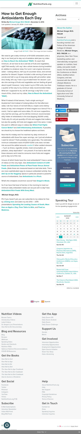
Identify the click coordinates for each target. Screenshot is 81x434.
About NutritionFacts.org (50, 385)
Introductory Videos (8, 320)
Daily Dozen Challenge (50, 324)
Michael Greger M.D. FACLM (19, 22)
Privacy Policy (46, 397)
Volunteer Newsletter (8, 409)
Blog (3, 335)
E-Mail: (67, 176)
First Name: (67, 168)
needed (30, 145)
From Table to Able (26, 207)
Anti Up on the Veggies (10, 173)
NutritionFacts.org (42, 4)
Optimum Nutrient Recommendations (14, 349)
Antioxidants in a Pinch (32, 176)
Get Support (46, 389)
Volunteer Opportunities (50, 342)
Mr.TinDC (25, 51)
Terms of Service (47, 399)
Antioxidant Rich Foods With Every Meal (17, 190)
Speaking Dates (6, 342)
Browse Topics (6, 317)
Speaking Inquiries (48, 411)
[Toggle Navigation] (76, 3)
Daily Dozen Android (49, 320)
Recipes (4, 337)
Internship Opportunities (50, 345)
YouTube (74, 110)
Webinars (4, 339)
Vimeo (3, 397)
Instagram (63, 115)
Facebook (63, 106)
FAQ (43, 392)
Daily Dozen (46, 322)
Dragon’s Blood (43, 180)
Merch (44, 334)
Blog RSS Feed (6, 414)
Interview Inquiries (48, 414)
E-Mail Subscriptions (8, 407)
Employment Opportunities (51, 347)
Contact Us (46, 407)
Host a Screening (48, 354)
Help (43, 387)
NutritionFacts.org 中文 (9, 399)
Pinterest (63, 119)
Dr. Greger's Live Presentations (12, 324)
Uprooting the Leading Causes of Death (28, 204)
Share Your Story (47, 352)
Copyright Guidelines (49, 394)
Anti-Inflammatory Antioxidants (29, 127)
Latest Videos (6, 322)
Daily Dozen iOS (47, 317)
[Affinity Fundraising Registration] (6, 425)
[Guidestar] (2, 425)
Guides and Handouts (8, 344)
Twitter (62, 110)
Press (44, 409)
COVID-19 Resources (8, 351)
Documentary (11, 327)
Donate (44, 332)
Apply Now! (74, 426)
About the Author (64, 27)
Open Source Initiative (49, 349)
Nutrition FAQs (6, 346)
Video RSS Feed (7, 411)
